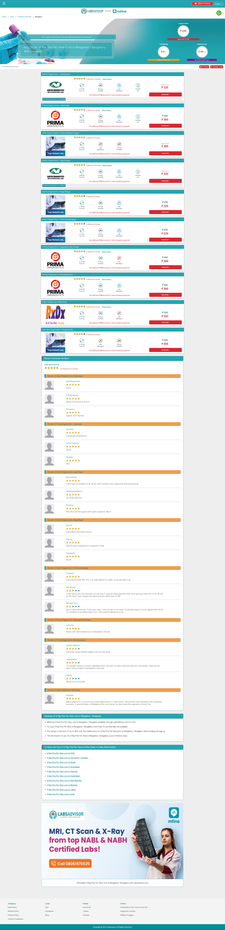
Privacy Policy (13, 915)
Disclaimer (49, 911)
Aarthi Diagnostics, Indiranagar (56, 74)
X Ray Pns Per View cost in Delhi (61, 753)
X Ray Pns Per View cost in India (61, 794)
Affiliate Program (126, 915)
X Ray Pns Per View (24, 17)
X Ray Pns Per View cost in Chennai (62, 771)
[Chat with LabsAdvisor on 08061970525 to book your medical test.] (219, 13)
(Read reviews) (107, 79)
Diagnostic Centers (127, 911)
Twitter (86, 911)
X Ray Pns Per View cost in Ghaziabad (63, 767)
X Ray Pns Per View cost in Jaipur (61, 789)
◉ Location (204, 67)
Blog (47, 915)
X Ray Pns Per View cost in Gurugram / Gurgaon (67, 758)
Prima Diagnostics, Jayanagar (55, 105)
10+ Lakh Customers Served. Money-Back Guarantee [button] (67, 37)
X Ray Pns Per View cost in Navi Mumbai (64, 780)
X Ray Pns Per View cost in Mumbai (62, 785)
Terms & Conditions (15, 919)
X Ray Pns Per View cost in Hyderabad (63, 776)
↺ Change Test (217, 67)
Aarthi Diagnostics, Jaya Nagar (56, 160)
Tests (12, 17)
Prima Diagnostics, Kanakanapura (57, 274)
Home (4, 17)
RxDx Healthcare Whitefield (54, 302)
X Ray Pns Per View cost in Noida (61, 762)
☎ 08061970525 (202, 3)
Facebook (87, 907)
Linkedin (86, 915)
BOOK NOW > (165, 94)
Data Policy (12, 907)
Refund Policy (13, 911)
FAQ (46, 907)
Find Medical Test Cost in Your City (133, 907)
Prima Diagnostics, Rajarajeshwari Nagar (60, 247)
